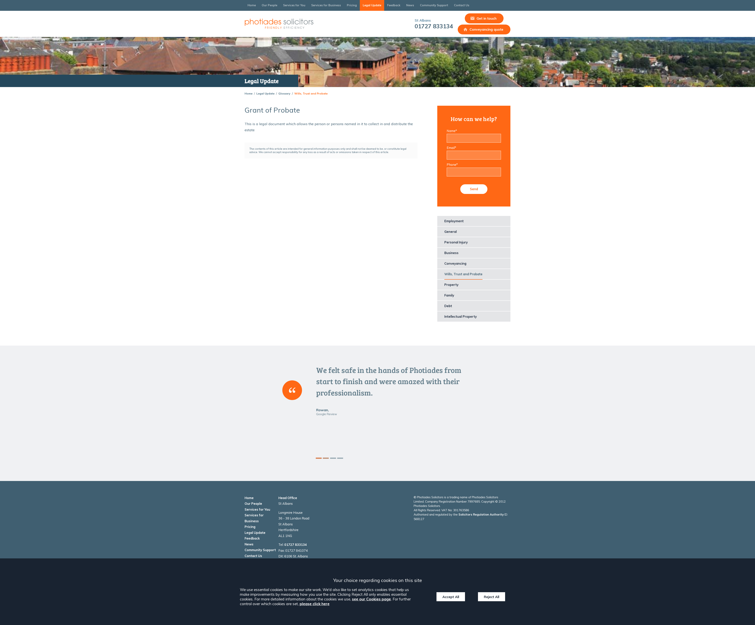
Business (451, 253)
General (450, 232)
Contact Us (461, 5)
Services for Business (326, 5)
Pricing (352, 5)
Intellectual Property (460, 316)
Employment (454, 221)
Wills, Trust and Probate (311, 93)
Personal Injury (456, 242)
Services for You (294, 5)
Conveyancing (455, 263)
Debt (448, 306)
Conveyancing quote (486, 29)
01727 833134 (434, 24)
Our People (269, 5)
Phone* (452, 165)
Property (451, 285)
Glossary (284, 93)
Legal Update (372, 5)
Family (449, 295)
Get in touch (486, 18)
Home (252, 5)
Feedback (393, 5)
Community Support (434, 5)
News (410, 5)
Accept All (450, 597)
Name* (452, 131)
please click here (315, 603)
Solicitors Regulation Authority (481, 514)
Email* (451, 148)
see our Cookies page (371, 599)
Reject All (491, 597)
